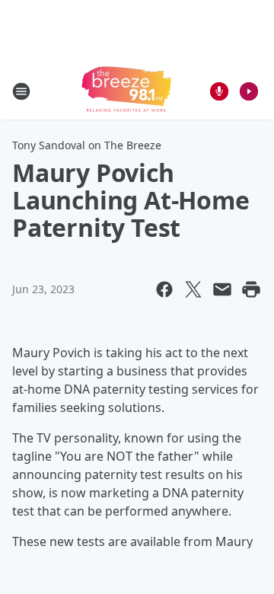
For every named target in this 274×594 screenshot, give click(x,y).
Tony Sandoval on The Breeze (86, 145)
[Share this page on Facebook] (164, 289)
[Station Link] (126, 91)
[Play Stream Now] (249, 91)
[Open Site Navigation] (21, 91)
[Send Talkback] (219, 91)
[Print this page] (251, 289)
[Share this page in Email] (222, 289)
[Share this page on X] (193, 289)
